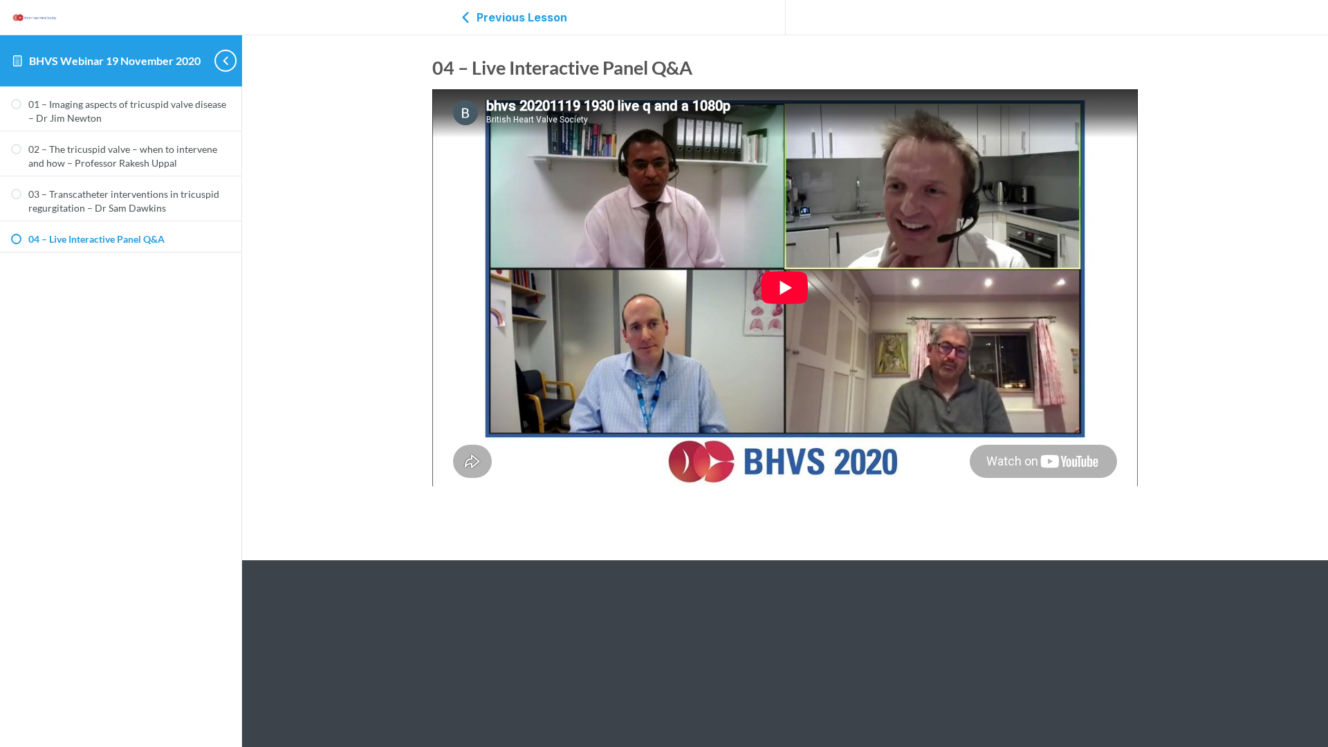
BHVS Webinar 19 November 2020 (115, 60)
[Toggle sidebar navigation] (218, 60)
